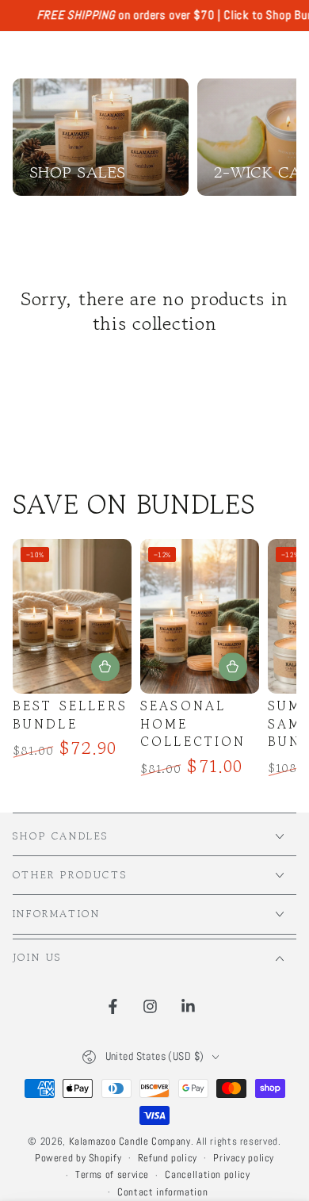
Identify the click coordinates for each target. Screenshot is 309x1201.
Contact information (162, 1192)
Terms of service (112, 1174)
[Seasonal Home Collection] (200, 616)
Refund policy (167, 1158)
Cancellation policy (207, 1174)
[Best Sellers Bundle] (72, 616)
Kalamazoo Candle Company (130, 1141)
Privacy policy (243, 1158)
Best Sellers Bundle (70, 715)
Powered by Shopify (78, 1158)
